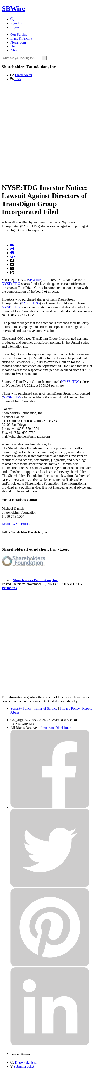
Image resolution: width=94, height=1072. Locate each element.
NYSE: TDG (11, 284)
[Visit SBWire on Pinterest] (49, 965)
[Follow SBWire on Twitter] (49, 886)
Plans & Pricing (21, 38)
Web (15, 524)
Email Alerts (23, 75)
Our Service (18, 34)
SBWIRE (34, 280)
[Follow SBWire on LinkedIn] (49, 1044)
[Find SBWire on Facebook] (49, 807)
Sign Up (16, 23)
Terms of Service (45, 708)
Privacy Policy (70, 708)
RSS (17, 79)
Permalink (9, 588)
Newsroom (18, 42)
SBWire (13, 8)
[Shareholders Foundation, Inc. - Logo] (23, 565)
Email (6, 524)
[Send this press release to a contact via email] (12, 245)
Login (14, 27)
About (14, 50)
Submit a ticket (24, 1066)
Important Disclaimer (55, 727)
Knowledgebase (26, 1062)
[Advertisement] (47, 131)
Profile (25, 524)
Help (13, 46)
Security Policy (20, 708)
